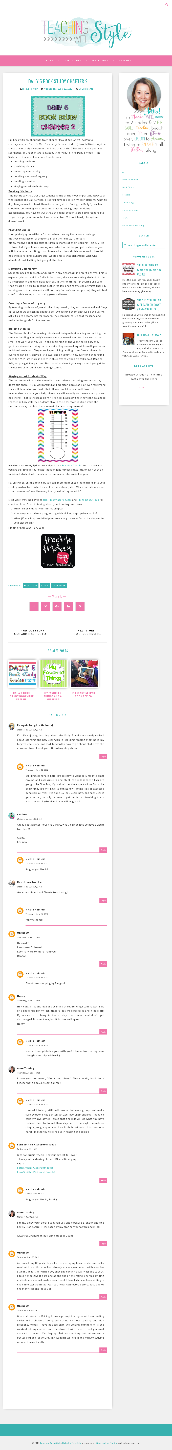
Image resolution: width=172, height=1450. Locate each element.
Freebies (125, 60)
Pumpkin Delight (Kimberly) (35, 725)
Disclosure (100, 60)
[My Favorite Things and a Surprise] (52, 675)
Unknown (23, 932)
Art (124, 172)
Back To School (130, 179)
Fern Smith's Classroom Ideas (36, 1144)
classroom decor (131, 210)
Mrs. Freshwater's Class (57, 499)
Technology (128, 202)
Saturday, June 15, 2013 (28, 1257)
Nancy (21, 996)
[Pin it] (80, 606)
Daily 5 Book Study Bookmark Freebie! (22, 696)
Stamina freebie (71, 465)
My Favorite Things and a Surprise (53, 696)
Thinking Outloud (88, 499)
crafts (125, 217)
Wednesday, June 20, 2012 (29, 729)
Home (49, 60)
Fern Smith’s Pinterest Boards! (36, 1172)
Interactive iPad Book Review (83, 694)
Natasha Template (72, 1442)
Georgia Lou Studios (107, 1442)
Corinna (22, 814)
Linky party (59, 585)
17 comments (86, 88)
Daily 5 (45, 585)
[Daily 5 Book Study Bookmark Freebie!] (21, 675)
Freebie (126, 194)
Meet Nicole (73, 60)
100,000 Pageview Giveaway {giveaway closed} (149, 269)
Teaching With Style (50, 1442)
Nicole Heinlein (35, 765)
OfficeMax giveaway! (149, 335)
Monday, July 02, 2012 (27, 1217)
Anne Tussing (25, 1068)
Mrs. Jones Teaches (29, 882)
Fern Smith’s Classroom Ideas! (35, 1167)
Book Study (30, 585)
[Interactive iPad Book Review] (83, 675)
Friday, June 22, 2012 (27, 1149)
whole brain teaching (133, 225)
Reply (103, 756)
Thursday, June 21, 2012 (37, 770)
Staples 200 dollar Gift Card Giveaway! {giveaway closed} (149, 304)
